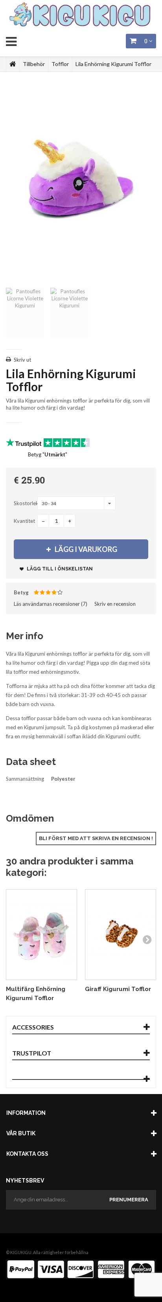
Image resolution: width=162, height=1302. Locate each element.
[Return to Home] (13, 64)
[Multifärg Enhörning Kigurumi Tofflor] (41, 934)
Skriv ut (22, 360)
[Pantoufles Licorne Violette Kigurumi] (25, 312)
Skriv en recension (115, 604)
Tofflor (60, 64)
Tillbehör (34, 64)
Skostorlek (25, 503)
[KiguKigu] (81, 15)
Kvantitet (24, 521)
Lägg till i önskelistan (59, 569)
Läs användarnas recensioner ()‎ (50, 604)
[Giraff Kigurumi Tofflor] (120, 934)
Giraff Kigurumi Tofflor (118, 989)
